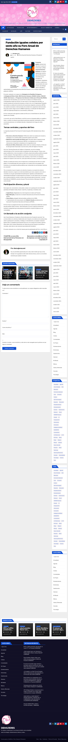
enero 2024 (56, 209)
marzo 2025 (56, 160)
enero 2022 (56, 294)
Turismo (61, 457)
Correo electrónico (7, 327)
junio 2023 (56, 234)
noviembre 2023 (57, 216)
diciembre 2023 (57, 212)
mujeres (59, 440)
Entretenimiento (32, 27)
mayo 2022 (56, 279)
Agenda (57, 27)
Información (56, 422)
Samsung (56, 450)
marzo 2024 (56, 202)
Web (3, 334)
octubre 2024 (56, 177)
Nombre (4, 321)
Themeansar (23, 739)
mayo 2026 (56, 110)
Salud (60, 447)
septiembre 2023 (57, 223)
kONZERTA (56, 429)
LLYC (62, 435)
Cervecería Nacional (58, 392)
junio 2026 (56, 107)
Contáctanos (37, 31)
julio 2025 (55, 145)
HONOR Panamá (57, 414)
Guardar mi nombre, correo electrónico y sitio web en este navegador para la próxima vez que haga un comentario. (24, 343)
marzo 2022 (56, 287)
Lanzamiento (56, 432)
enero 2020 (56, 311)
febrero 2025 (56, 163)
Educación (61, 402)
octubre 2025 (56, 135)
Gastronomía (56, 353)
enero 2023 (56, 251)
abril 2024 (55, 198)
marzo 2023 (56, 244)
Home (37, 739)
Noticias (60, 442)
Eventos (55, 409)
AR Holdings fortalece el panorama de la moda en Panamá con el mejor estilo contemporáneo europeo (33, 691)
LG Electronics (57, 435)
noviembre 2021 (57, 301)
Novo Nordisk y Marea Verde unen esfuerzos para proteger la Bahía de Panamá (32, 659)
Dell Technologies (57, 399)
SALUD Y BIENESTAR (46, 27)
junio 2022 (56, 276)
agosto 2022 (56, 269)
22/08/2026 (7, 632)
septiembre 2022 (57, 265)
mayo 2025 (56, 153)
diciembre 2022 (57, 255)
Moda (60, 437)
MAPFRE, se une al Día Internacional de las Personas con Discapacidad (14, 237)
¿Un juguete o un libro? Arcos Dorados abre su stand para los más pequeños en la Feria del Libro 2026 (59, 87)
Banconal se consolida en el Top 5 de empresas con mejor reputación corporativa (37, 237)
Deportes (56, 402)
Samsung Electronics (58, 452)
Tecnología (20, 27)
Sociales (14, 31)
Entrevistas (56, 350)
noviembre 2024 (57, 174)
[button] (63, 29)
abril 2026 (55, 114)
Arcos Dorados (57, 386)
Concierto (59, 394)
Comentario (5, 293)
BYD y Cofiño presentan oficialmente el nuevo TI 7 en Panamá (59, 52)
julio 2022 (55, 272)
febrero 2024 (56, 205)
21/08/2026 (23, 632)
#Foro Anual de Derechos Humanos (27, 55)
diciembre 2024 (57, 170)
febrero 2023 (56, 248)
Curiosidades (56, 339)
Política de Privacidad (52, 739)
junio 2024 (56, 191)
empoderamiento (57, 404)
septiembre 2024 (57, 181)
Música (55, 364)
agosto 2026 (56, 100)
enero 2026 (56, 124)
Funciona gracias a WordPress (7, 739)
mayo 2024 (56, 195)
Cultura (27, 31)
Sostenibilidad (62, 455)
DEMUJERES (34, 20)
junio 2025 (56, 149)
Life (21, 31)
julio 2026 (55, 103)
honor (60, 412)
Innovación (56, 424)
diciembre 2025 (57, 128)
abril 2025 (55, 156)
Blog (54, 332)
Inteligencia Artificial (58, 427)
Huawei (55, 417)
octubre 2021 (56, 304)
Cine (55, 394)
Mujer (55, 440)
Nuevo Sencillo (57, 445)
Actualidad (10, 27)
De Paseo (55, 342)
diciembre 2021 (57, 297)
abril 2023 (55, 241)
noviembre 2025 (57, 131)
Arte (62, 386)
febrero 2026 (56, 121)
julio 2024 (55, 188)
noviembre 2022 (57, 258)
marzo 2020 (56, 308)
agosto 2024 (56, 184)
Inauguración (56, 419)
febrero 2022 (56, 290)
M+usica (56, 437)
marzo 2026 (56, 117)
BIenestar (56, 389)
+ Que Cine (56, 321)
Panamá (55, 447)
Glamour (5, 31)
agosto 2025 (56, 142)
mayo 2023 (56, 237)
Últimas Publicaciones (62, 739)
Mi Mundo (55, 360)
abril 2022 (55, 283)
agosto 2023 (56, 227)
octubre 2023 (56, 220)
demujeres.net (16, 53)
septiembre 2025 (57, 138)
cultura (55, 397)
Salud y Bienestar (57, 367)
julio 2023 (55, 230)
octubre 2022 (56, 262)
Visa (55, 460)
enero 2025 (56, 167)
